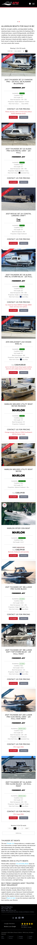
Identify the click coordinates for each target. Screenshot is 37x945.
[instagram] (13, 918)
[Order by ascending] (26, 51)
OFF (4, 506)
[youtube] (23, 918)
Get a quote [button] (13, 117)
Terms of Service (11, 937)
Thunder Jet (10, 843)
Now (12, 365)
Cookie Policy (30, 937)
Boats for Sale (11, 898)
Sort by (10, 51)
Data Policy (2, 937)
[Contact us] (30, 3)
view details (23, 117)
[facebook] (16, 918)
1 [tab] (17, 21)
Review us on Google (10, 926)
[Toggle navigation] (33, 3)
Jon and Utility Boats (22, 863)
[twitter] (19, 918)
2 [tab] (19, 21)
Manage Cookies (21, 937)
